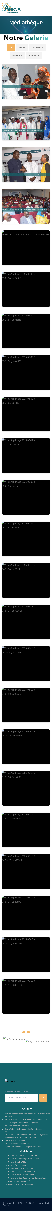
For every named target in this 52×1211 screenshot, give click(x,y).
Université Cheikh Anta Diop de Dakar (22, 1156)
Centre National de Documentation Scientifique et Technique (23, 1130)
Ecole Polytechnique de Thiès (19, 1181)
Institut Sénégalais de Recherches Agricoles (21, 1123)
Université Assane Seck (17, 1165)
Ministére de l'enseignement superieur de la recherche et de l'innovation (27, 1115)
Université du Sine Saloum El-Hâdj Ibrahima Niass (27, 1178)
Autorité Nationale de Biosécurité (17, 1144)
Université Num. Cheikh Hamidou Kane (23, 1172)
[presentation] (23, 1032)
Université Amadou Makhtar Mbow (21, 1175)
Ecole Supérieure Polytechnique (20, 1184)
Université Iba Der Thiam (17, 1162)
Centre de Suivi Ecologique (15, 1140)
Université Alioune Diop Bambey (20, 1168)
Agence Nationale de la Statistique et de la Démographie (26, 1120)
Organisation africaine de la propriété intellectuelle (24, 1147)
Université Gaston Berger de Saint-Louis (23, 1159)
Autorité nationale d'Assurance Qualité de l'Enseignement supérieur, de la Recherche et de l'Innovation (26, 1136)
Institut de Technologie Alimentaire (17, 1126)
